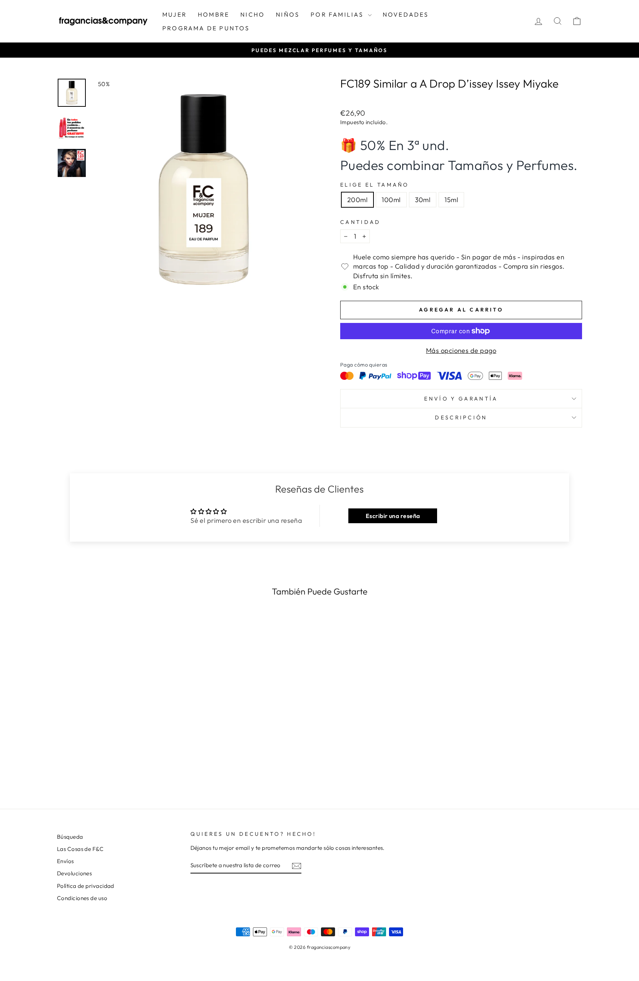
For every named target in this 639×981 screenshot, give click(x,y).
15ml (451, 199)
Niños (288, 14)
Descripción (461, 417)
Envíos (65, 861)
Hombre (213, 14)
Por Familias (338, 14)
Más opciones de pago (461, 350)
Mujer (174, 14)
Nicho (252, 14)
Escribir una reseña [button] (393, 516)
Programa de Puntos (206, 28)
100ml (391, 199)
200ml (357, 199)
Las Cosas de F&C (80, 848)
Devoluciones (74, 873)
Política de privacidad (85, 885)
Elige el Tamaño (374, 184)
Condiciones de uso (82, 898)
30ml (423, 199)
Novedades (406, 14)
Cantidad (360, 222)
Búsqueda (70, 836)
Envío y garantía (461, 398)
